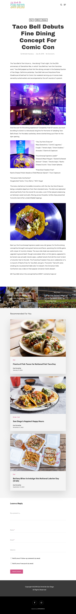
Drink (14, 417)
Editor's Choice (41, 20)
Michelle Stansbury (28, 54)
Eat (31, 20)
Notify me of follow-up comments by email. (26, 558)
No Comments (50, 54)
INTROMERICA (41, 608)
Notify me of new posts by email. (23, 563)
